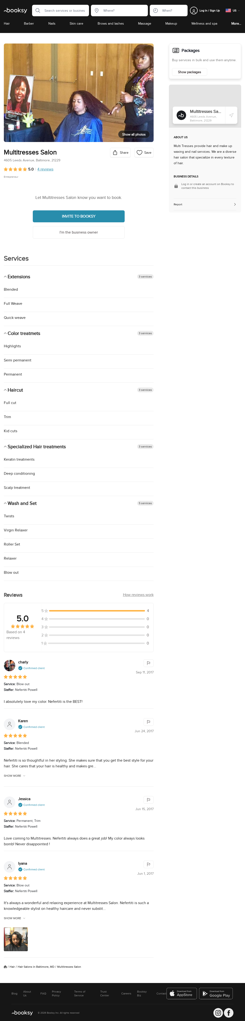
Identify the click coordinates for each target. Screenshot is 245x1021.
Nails (52, 23)
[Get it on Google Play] (216, 993)
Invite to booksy (78, 216)
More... (236, 23)
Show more (12, 776)
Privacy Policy (56, 993)
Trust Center (104, 993)
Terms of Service (79, 993)
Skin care (76, 23)
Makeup (171, 23)
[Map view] (205, 106)
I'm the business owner (79, 232)
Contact (161, 993)
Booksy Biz (142, 993)
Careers (126, 993)
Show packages (189, 72)
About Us (27, 993)
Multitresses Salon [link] (69, 966)
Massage (144, 23)
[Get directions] (231, 115)
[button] (36, 10)
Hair (7, 23)
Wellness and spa (204, 23)
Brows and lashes (111, 23)
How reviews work (138, 594)
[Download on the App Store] (182, 993)
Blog (14, 993)
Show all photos (134, 134)
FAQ (43, 993)
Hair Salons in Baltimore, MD (36, 966)
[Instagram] (218, 1013)
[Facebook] (229, 1013)
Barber (29, 23)
